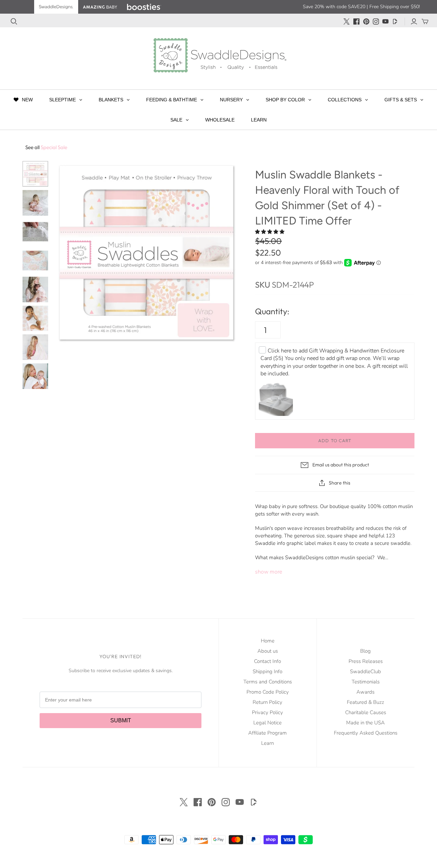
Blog (365, 651)
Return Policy (267, 702)
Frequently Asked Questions (365, 732)
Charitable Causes (365, 712)
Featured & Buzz (365, 702)
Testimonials (366, 681)
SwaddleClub (365, 671)
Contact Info (267, 661)
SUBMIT (120, 720)
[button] (270, 232)
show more (268, 572)
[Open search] (14, 21)
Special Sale (46, 147)
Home (267, 640)
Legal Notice (267, 722)
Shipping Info (267, 671)
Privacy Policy (267, 712)
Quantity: (272, 311)
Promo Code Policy (267, 692)
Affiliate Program (267, 732)
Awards (365, 692)
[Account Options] (414, 21)
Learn (267, 743)
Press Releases (366, 661)
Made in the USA (365, 722)
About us (267, 651)
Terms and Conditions (267, 681)
